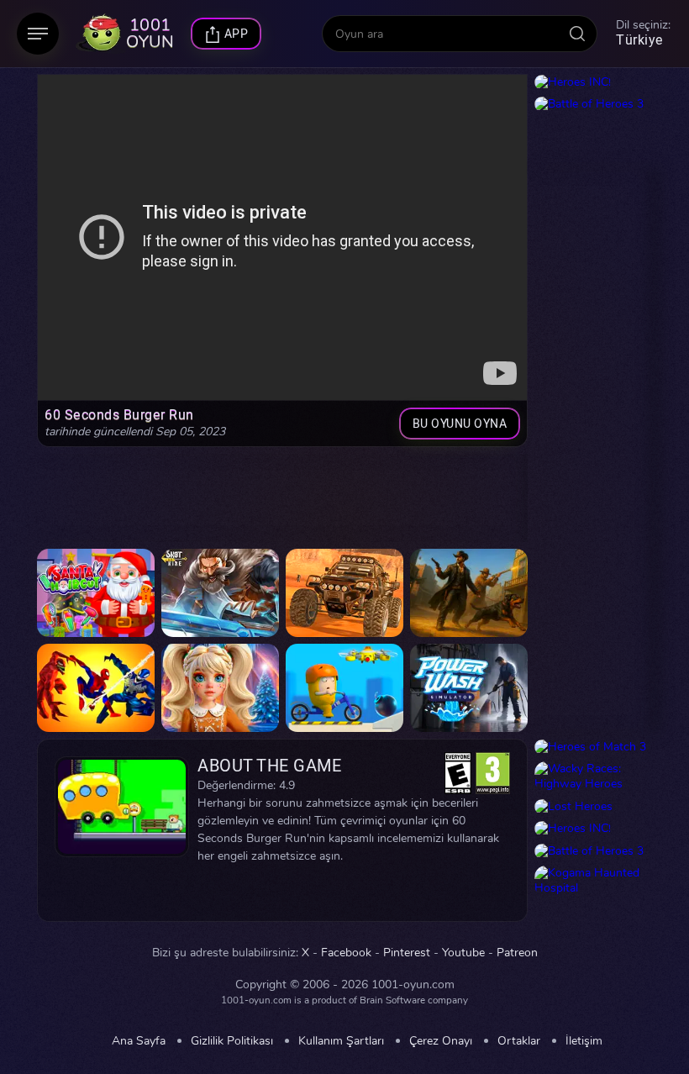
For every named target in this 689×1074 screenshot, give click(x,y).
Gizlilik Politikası (232, 1041)
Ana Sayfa (139, 1041)
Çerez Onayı (440, 1041)
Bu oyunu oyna (460, 424)
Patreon (517, 953)
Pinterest (406, 953)
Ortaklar (518, 1041)
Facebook (346, 953)
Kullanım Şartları (341, 1041)
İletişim (583, 1041)
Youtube (463, 953)
